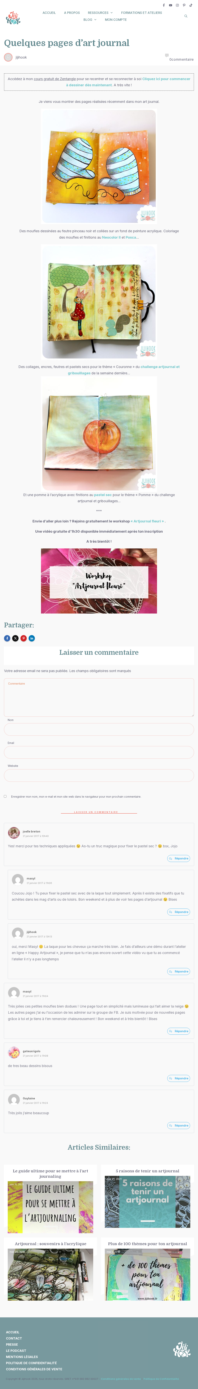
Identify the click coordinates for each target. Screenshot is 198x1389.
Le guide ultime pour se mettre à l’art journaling (50, 1199)
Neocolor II (111, 237)
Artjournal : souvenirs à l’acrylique (50, 1269)
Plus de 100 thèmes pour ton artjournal (147, 1269)
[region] (50, 1353)
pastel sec (103, 495)
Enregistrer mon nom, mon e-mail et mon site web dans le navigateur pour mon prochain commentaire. (76, 796)
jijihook (32, 932)
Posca (131, 237)
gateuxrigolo (31, 1051)
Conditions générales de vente (121, 1378)
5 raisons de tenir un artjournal (147, 1199)
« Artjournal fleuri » (147, 521)
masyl (31, 878)
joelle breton (31, 831)
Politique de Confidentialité (161, 1378)
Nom (11, 720)
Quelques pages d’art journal (67, 43)
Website (13, 765)
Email (11, 742)
